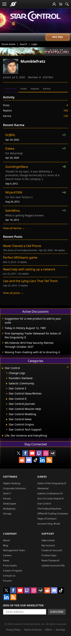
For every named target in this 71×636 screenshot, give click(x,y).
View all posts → (13, 293)
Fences (7, 498)
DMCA (48, 629)
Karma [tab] (46, 88)
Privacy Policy (13, 629)
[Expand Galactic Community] (6, 384)
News (6, 560)
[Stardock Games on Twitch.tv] (39, 453)
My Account (48, 545)
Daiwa (9, 148)
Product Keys (48, 555)
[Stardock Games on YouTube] (32, 453)
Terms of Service (33, 629)
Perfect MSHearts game (20, 257)
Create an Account (51, 550)
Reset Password (50, 560)
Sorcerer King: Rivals (48, 523)
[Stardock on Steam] (52, 453)
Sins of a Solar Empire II (50, 498)
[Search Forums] (67, 4)
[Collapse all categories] (68, 367)
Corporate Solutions (14, 488)
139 (65, 116)
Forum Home (8, 44)
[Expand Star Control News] (6, 419)
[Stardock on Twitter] (18, 453)
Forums (7, 580)
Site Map (60, 629)
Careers (7, 555)
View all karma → (14, 228)
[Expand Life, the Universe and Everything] (2, 436)
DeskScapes (9, 503)
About (6, 540)
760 (65, 110)
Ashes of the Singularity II (51, 483)
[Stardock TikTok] (35, 460)
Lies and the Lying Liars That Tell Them (30, 281)
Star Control (44, 503)
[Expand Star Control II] (6, 399)
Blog (5, 545)
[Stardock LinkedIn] (42, 460)
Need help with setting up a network (29, 269)
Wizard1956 (13, 192)
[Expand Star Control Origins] (6, 425)
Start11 (7, 493)
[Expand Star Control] (2, 368)
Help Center (48, 540)
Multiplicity (9, 508)
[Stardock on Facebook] (25, 453)
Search (23, 44)
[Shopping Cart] (60, 4)
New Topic (57, 36)
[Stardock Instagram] (45, 453)
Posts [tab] (23, 88)
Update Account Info (53, 565)
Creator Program (12, 570)
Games (42, 476)
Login (34, 44)
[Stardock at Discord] (28, 460)
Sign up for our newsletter (23, 605)
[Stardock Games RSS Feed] (49, 460)
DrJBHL (10, 135)
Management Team (14, 550)
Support (47, 533)
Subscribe (57, 611)
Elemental (42, 488)
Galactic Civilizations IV (50, 493)
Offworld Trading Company (52, 513)
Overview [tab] (10, 88)
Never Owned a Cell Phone (22, 246)
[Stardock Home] (13, 4)
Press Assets (10, 565)
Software (10, 476)
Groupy (7, 513)
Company (10, 533)
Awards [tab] (35, 88)
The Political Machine (49, 508)
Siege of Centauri (46, 518)
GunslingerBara (16, 167)
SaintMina (12, 210)
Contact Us (9, 575)
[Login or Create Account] (54, 4)
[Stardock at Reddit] (22, 460)
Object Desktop (11, 483)
